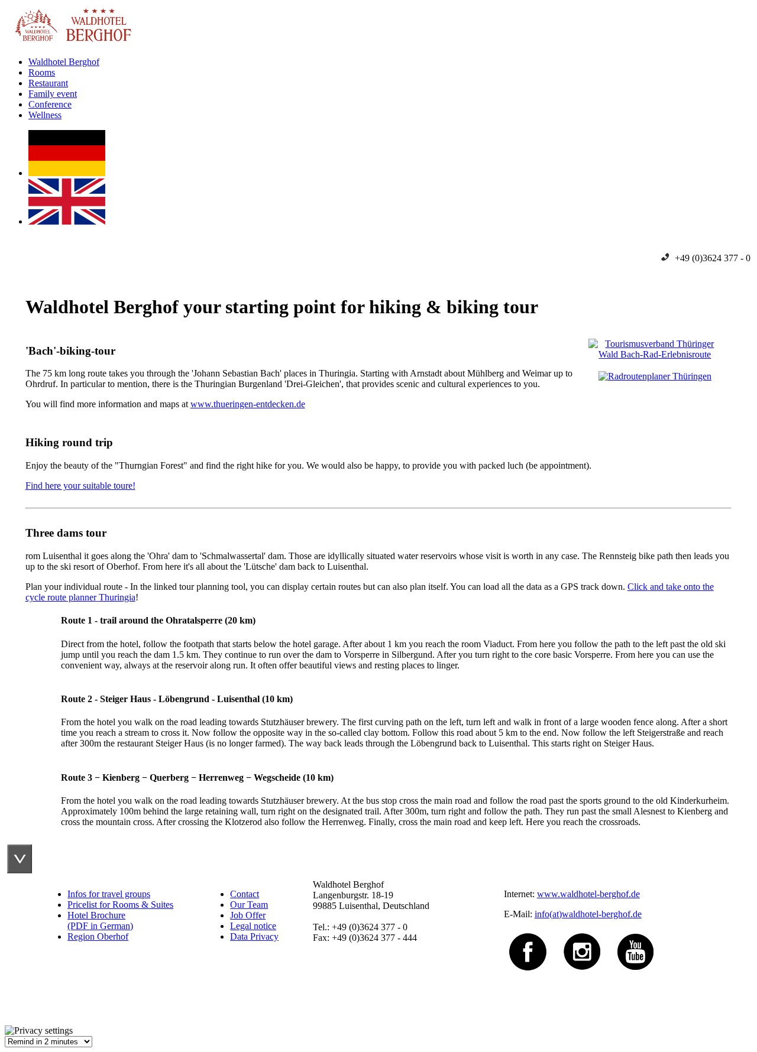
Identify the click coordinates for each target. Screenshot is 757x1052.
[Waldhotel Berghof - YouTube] (635, 936)
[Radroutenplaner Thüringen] (655, 376)
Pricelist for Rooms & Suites (120, 905)
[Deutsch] (66, 173)
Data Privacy (254, 936)
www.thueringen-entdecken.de (247, 404)
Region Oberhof (97, 936)
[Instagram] (582, 936)
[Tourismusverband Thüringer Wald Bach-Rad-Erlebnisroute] (654, 354)
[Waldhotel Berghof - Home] (68, 42)
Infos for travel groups (108, 894)
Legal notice (253, 926)
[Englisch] (66, 221)
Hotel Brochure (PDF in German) (100, 920)
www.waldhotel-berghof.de (588, 894)
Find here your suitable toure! (80, 485)
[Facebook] (528, 936)
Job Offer (248, 915)
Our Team (249, 905)
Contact (244, 894)
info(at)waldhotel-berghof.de (588, 914)
